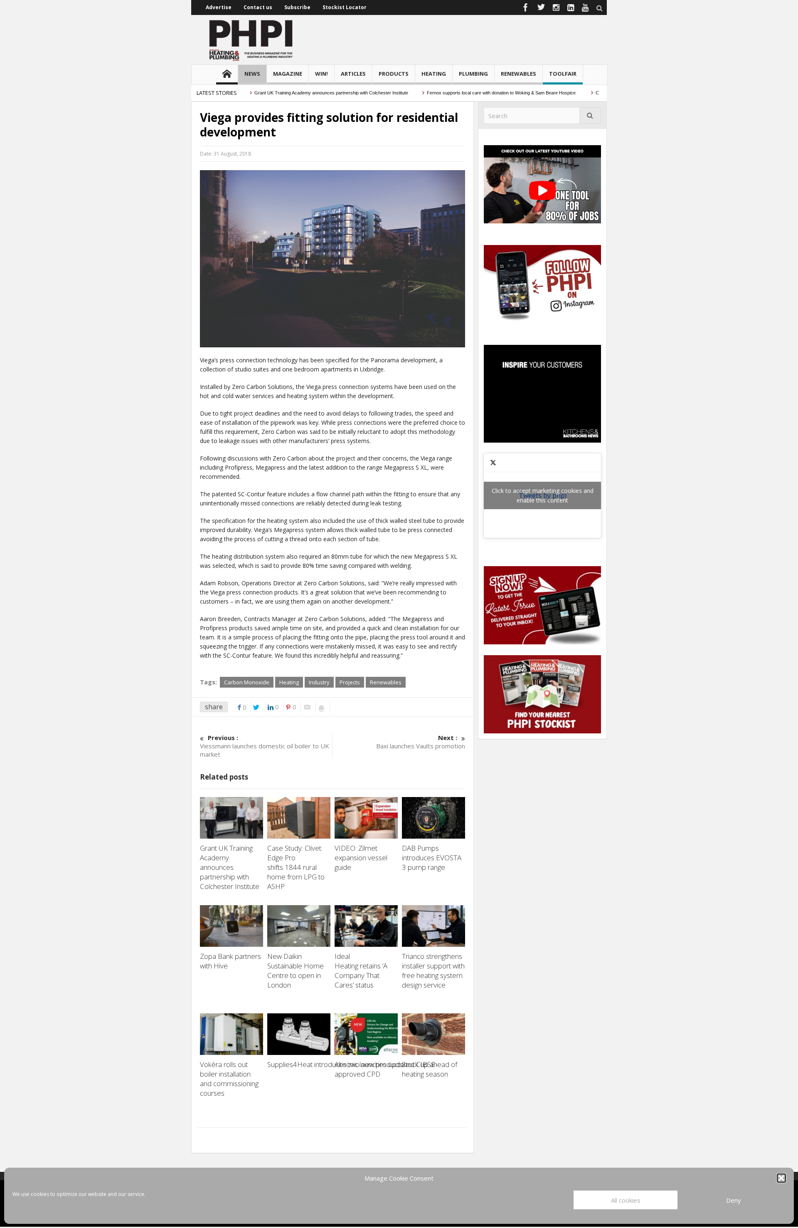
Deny (733, 1200)
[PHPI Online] (251, 39)
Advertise (219, 7)
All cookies (625, 1200)
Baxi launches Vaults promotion (420, 741)
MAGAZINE (287, 73)
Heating (289, 682)
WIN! (321, 73)
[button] (781, 1178)
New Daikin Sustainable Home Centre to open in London (295, 970)
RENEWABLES (518, 73)
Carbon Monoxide (246, 682)
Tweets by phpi (543, 495)
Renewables (385, 682)
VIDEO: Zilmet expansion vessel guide (361, 857)
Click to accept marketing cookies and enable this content (543, 495)
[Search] (590, 115)
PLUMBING (473, 73)
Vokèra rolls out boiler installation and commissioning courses (229, 1079)
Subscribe (297, 7)
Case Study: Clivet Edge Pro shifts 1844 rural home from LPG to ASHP (296, 867)
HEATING (433, 73)
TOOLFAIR (562, 73)
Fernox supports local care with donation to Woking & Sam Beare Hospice (479, 92)
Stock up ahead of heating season (429, 1069)
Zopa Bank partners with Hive (230, 961)
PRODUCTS (394, 73)
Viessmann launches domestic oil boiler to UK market (264, 745)
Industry (319, 682)
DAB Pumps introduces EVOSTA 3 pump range (431, 857)
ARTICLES (353, 73)
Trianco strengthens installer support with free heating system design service (433, 970)
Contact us (258, 7)
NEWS (252, 73)
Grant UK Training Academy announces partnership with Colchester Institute (308, 92)
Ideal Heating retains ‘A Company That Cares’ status (361, 970)
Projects (350, 682)
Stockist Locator (345, 7)
